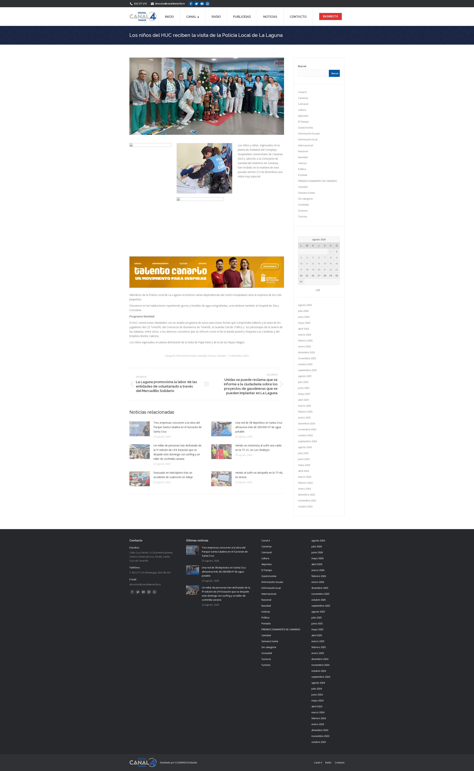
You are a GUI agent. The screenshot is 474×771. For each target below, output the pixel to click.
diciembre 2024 (306, 423)
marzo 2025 (304, 405)
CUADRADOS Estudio (186, 762)
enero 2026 (304, 346)
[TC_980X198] (206, 286)
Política (302, 169)
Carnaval (303, 104)
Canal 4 (302, 92)
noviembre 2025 (307, 358)
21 (324, 269)
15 (330, 263)
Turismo (302, 216)
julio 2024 (303, 453)
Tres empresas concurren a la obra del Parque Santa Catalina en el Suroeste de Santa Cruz (177, 427)
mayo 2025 (304, 393)
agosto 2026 (305, 305)
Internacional (305, 145)
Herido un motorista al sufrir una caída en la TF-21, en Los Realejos (258, 448)
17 (301, 269)
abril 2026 (303, 328)
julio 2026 (303, 311)
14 (324, 263)
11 (307, 263)
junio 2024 (303, 459)
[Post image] (139, 428)
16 (336, 263)
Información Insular (186, 355)
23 (336, 269)
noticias (212, 355)
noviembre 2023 (307, 500)
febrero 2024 (305, 482)
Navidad (202, 355)
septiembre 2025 (307, 370)
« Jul (318, 289)
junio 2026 (303, 316)
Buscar (302, 66)
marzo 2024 (304, 476)
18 (307, 269)
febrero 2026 (305, 340)
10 (301, 263)
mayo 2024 (304, 465)
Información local (307, 139)
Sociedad (303, 204)
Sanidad (221, 355)
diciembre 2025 (306, 352)
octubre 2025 (305, 364)
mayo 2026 (304, 322)
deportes (303, 115)
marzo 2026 (304, 334)
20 (319, 269)
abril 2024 (303, 471)
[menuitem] (169, 16)
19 (313, 269)
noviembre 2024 (307, 429)
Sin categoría (305, 198)
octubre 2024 (305, 435)
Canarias (303, 98)
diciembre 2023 (306, 494)
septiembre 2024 (307, 441)
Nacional (303, 151)
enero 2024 (304, 488)
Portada (302, 175)
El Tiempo (303, 121)
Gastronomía (305, 127)
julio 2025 (303, 382)
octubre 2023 (305, 506)
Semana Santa (306, 192)
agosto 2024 (305, 447)
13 (319, 263)
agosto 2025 (305, 376)
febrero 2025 (305, 411)
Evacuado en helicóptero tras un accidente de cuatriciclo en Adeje (173, 475)
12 (313, 263)
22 (330, 269)
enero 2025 (304, 417)
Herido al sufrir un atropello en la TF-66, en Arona (259, 475)
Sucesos (303, 210)
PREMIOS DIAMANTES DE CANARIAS (317, 181)
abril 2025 (303, 399)
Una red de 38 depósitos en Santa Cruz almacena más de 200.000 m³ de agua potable (258, 427)
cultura (302, 109)
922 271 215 (140, 3)
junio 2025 (303, 388)
